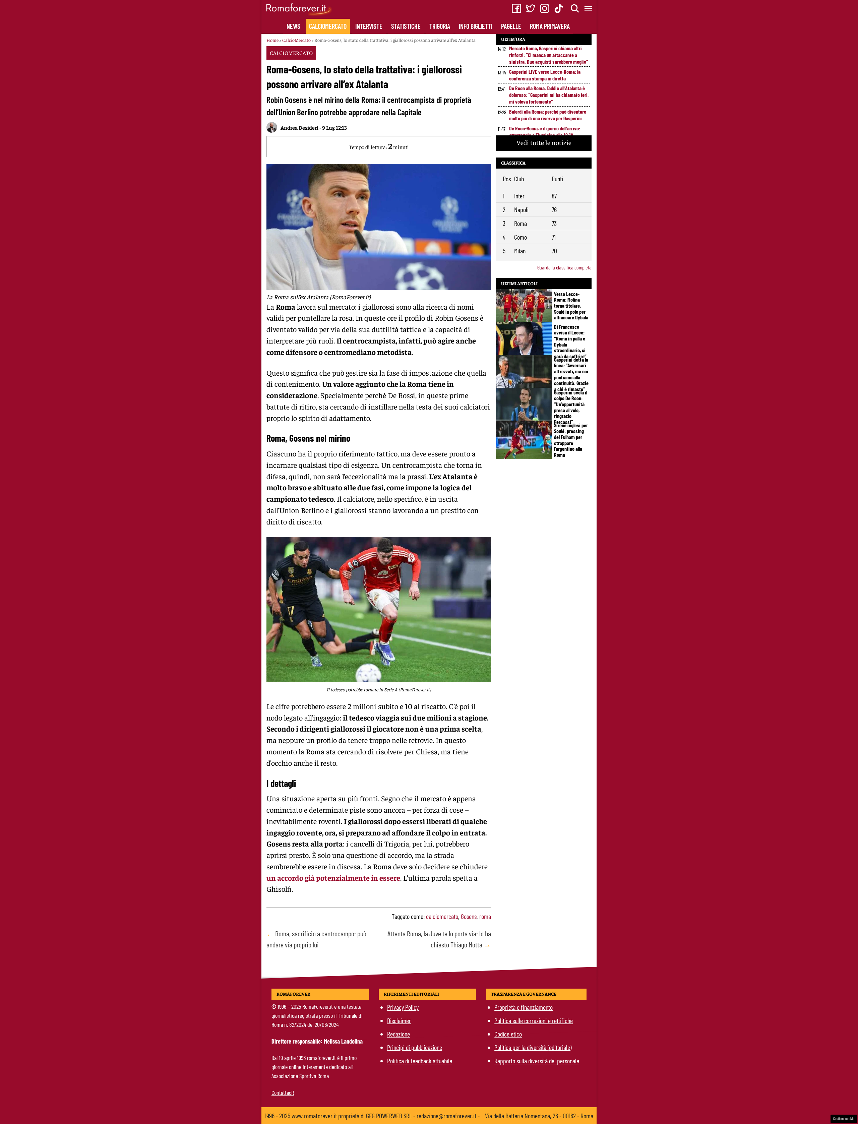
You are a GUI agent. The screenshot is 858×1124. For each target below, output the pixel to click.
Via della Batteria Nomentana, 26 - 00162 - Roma (539, 1116)
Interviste (368, 26)
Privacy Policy (403, 1007)
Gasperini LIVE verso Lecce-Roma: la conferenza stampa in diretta (544, 74)
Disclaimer (399, 1020)
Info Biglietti (475, 26)
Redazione (398, 1034)
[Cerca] (575, 8)
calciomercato (442, 916)
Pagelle (511, 26)
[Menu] (588, 8)
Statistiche (406, 26)
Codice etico (508, 1034)
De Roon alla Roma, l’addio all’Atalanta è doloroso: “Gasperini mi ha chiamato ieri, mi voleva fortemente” (549, 95)
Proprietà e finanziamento (523, 1007)
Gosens (469, 916)
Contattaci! (282, 1092)
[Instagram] (545, 8)
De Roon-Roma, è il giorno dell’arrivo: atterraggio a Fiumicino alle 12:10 (544, 131)
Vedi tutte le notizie (543, 142)
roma (485, 916)
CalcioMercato (328, 26)
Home (272, 40)
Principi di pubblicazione (414, 1047)
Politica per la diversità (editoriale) (532, 1047)
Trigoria (439, 26)
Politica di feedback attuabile (419, 1061)
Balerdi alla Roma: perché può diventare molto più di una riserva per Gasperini (547, 114)
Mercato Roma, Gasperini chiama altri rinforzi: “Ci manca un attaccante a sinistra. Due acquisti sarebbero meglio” (548, 55)
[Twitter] (531, 8)
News (293, 26)
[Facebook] (516, 8)
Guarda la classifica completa (564, 267)
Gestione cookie (843, 1118)
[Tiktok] (559, 8)
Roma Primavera (550, 26)
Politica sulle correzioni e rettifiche (533, 1020)
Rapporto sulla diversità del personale (536, 1061)
